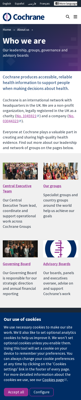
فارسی (32, 3)
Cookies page (53, 379)
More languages (68, 3)
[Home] (24, 17)
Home (7, 29)
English (7, 3)
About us (23, 29)
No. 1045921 (26, 116)
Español (19, 3)
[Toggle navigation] (75, 16)
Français (45, 3)
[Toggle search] (68, 16)
